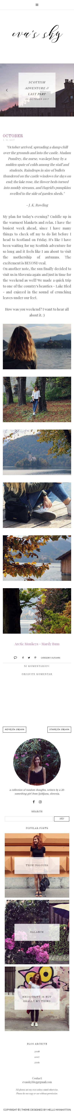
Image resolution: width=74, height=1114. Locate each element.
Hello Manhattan (59, 1109)
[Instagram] (40, 802)
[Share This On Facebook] (21, 657)
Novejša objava (14, 730)
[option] (37, 90)
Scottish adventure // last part (37, 88)
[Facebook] (34, 802)
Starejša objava (59, 730)
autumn (55, 658)
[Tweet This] (27, 657)
